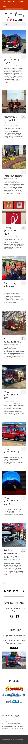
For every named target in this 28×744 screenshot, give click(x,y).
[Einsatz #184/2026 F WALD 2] (14, 482)
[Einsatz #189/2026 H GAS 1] (14, 41)
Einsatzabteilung (14, 559)
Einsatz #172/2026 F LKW (10, 728)
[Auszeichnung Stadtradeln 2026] (14, 101)
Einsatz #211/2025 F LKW (10, 726)
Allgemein (13, 125)
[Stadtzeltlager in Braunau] (14, 267)
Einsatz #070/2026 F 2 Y (10, 731)
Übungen (13, 178)
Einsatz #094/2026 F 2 (9, 723)
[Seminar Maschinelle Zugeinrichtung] (14, 535)
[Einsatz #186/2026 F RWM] (14, 376)
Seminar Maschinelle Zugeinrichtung (12, 719)
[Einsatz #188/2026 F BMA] (14, 212)
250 (23, 583)
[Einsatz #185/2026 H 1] (14, 433)
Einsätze (13, 65)
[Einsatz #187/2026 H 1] (14, 323)
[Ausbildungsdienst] (14, 156)
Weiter (6, 82)
